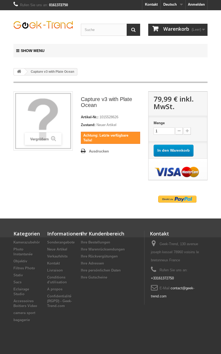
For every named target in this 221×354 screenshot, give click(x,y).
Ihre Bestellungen (95, 242)
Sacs (17, 282)
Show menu (32, 50)
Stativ (18, 275)
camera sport (24, 313)
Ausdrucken (99, 151)
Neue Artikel (57, 249)
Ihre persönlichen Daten (101, 270)
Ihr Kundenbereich (102, 233)
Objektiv (20, 261)
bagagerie (21, 320)
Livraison (55, 270)
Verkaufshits (57, 256)
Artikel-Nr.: (89, 117)
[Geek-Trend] (43, 25)
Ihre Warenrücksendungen (103, 249)
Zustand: (88, 125)
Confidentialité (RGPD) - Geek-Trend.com (59, 301)
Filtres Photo (24, 268)
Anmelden (196, 4)
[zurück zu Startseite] (19, 71)
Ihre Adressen (92, 263)
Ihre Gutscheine (94, 277)
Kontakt (151, 4)
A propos (55, 289)
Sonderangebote (61, 242)
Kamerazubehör (26, 242)
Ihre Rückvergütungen (99, 256)
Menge (159, 123)
